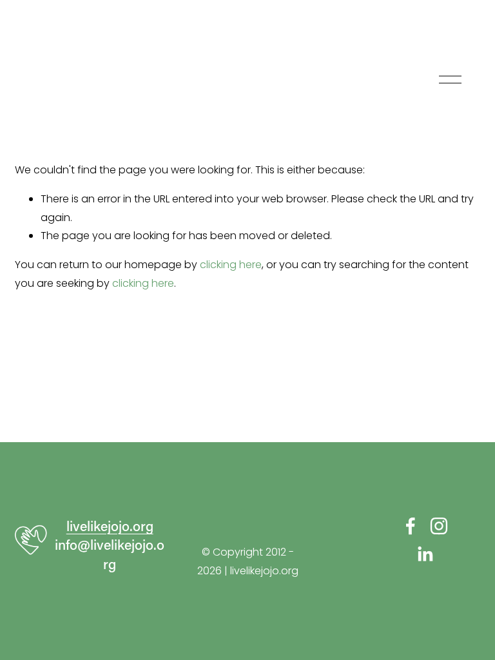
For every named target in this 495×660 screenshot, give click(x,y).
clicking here (231, 264)
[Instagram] (439, 526)
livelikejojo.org (109, 526)
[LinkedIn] (425, 554)
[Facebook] (411, 526)
